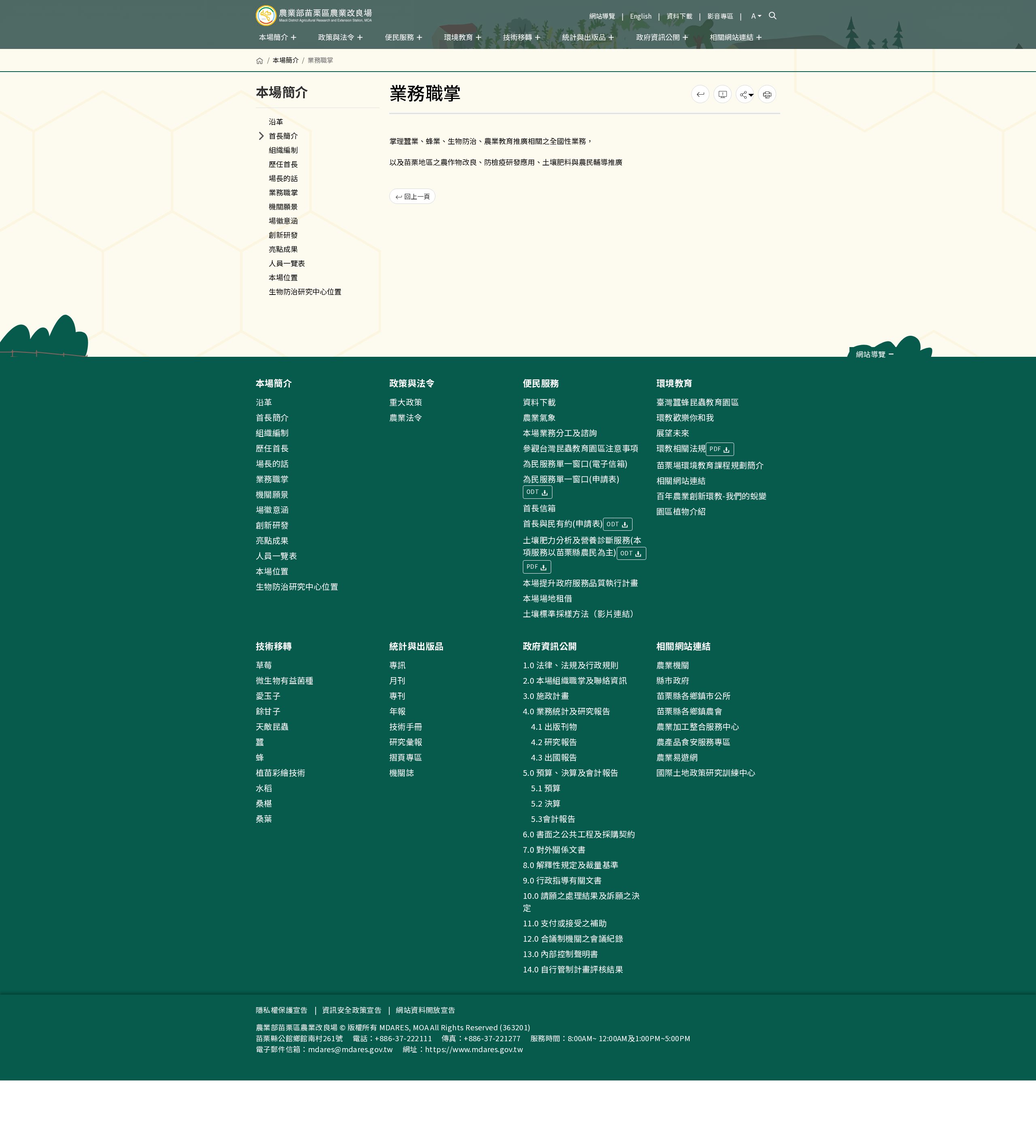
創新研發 (283, 234)
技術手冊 (405, 726)
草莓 (264, 665)
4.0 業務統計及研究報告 (566, 711)
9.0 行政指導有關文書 (562, 880)
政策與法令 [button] (337, 37)
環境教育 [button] (459, 37)
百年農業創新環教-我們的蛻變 (711, 496)
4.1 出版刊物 (550, 726)
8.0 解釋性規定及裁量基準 (571, 865)
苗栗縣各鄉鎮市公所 (693, 695)
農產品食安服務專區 (693, 742)
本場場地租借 (547, 598)
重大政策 (405, 402)
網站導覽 (602, 16)
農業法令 (405, 417)
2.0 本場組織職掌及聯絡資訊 (575, 680)
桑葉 (264, 818)
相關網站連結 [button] (732, 37)
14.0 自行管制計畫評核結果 (573, 969)
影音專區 (720, 16)
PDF (532, 566)
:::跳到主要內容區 (25, 5)
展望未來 (673, 432)
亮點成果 (283, 249)
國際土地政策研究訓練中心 (706, 772)
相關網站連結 (681, 480)
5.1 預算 (542, 788)
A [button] (754, 15)
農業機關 (673, 665)
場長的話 (283, 178)
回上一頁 (416, 196)
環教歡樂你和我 (685, 417)
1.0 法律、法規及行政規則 (571, 665)
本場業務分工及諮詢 (560, 432)
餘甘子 (268, 711)
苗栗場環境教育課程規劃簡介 (710, 465)
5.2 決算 (542, 803)
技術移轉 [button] (518, 37)
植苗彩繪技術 (280, 772)
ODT (533, 491)
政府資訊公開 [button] (658, 37)
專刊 (397, 695)
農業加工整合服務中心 (697, 726)
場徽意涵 (283, 220)
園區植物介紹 (681, 511)
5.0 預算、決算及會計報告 (571, 772)
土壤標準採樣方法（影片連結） (581, 613)
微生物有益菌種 (285, 680)
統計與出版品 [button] (584, 37)
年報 (397, 711)
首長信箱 (539, 508)
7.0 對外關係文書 (554, 849)
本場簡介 (286, 60)
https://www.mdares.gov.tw (474, 1049)
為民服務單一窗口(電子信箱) (575, 463)
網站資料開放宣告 (425, 1009)
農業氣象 (539, 417)
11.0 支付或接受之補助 (565, 923)
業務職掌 (283, 192)
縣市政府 (673, 680)
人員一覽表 (287, 263)
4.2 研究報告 (550, 742)
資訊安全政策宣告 (352, 1009)
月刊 (397, 680)
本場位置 (283, 277)
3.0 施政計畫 (546, 695)
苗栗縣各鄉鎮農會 (689, 711)
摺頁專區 (405, 757)
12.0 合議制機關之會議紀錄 (573, 938)
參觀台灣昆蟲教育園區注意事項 (581, 448)
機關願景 (283, 206)
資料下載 (679, 16)
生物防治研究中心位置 (305, 291)
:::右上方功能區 (562, 12)
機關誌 (401, 772)
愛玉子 (268, 695)
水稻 (264, 788)
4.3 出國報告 (550, 757)
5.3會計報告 (549, 818)
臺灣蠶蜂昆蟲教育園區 (697, 402)
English (641, 16)
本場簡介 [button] (274, 37)
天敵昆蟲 (272, 726)
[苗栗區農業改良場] (314, 15)
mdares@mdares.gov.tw (350, 1049)
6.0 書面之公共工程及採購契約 (579, 834)
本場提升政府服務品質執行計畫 (581, 583)
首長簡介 (283, 135)
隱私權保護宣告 (282, 1009)
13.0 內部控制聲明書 (561, 954)
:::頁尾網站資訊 (25, 362)
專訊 (397, 665)
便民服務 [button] (400, 37)
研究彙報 (405, 742)
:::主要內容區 (18, 53)
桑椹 (264, 803)
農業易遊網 (677, 757)
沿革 (276, 121)
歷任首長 (283, 164)
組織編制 (283, 149)
